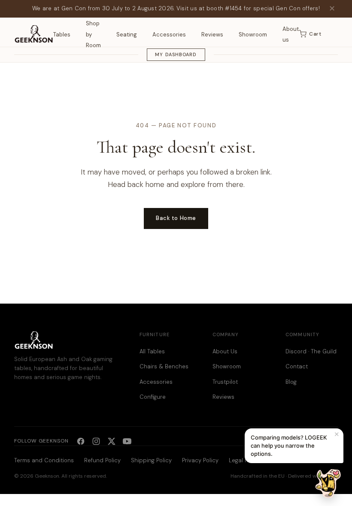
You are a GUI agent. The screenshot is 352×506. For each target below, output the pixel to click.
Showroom (253, 34)
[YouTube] (127, 441)
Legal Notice (245, 460)
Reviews (212, 34)
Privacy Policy (200, 460)
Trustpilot (225, 382)
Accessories (169, 34)
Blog (291, 382)
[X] (111, 441)
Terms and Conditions (44, 460)
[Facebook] (80, 441)
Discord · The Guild (311, 351)
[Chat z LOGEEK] (328, 483)
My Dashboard (176, 54)
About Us (224, 351)
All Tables (152, 351)
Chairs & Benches (164, 366)
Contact (296, 366)
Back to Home (176, 218)
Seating (126, 34)
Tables (61, 34)
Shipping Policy (151, 460)
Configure (153, 397)
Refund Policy (102, 460)
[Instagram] (96, 441)
